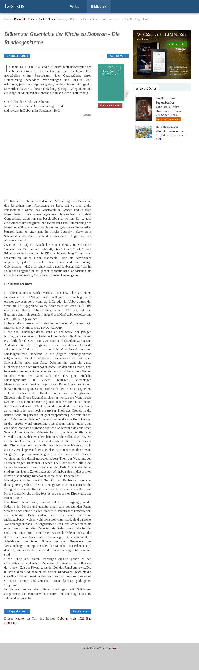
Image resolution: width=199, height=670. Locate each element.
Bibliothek (98, 6)
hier (158, 139)
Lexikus (14, 5)
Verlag (74, 6)
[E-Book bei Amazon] (162, 77)
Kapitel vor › (118, 55)
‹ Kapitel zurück (17, 55)
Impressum (112, 648)
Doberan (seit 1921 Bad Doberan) (47, 19)
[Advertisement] (47, 154)
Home (7, 19)
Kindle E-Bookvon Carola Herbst (167, 102)
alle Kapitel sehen (110, 105)
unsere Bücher (146, 88)
